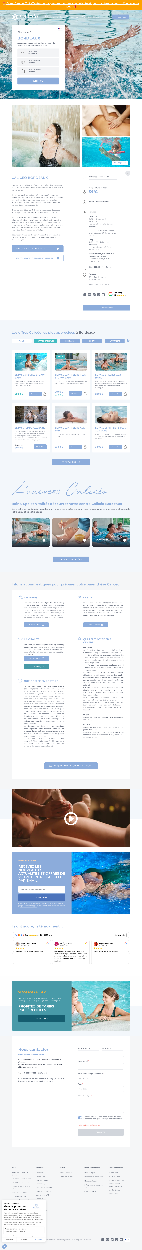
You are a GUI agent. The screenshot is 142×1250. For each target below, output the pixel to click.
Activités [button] (40, 1168)
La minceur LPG (42, 1195)
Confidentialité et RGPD (46, 1240)
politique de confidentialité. (28, 907)
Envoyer (100, 1132)
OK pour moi (38, 1239)
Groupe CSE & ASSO (92, 1192)
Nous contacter (90, 1181)
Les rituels (40, 1199)
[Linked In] (94, 294)
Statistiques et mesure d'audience (15, 1231)
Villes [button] (14, 1168)
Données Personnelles (93, 1177)
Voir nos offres (34, 625)
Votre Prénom (84, 1048)
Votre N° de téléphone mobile (91, 1074)
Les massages (41, 1184)
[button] (117, 294)
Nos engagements (116, 1180)
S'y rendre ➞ (107, 308)
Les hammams (42, 1180)
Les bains (40, 1173)
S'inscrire (41, 897)
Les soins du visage (44, 1188)
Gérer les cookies (85, 1240)
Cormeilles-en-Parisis (20, 1183)
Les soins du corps (43, 1191)
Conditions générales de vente (67, 1240)
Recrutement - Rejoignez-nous (115, 1185)
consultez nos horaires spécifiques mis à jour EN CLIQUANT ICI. (99, 258)
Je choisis (24, 1239)
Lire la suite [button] (19, 961)
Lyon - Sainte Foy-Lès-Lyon (21, 1187)
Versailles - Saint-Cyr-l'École (20, 1174)
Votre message (85, 1096)
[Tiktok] (98, 294)
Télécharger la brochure (30, 249)
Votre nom (107, 1048)
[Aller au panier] (107, 17)
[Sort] (128, 340)
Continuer (38, 81)
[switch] (80, 1117)
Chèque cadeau (66, 1176)
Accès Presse (114, 1194)
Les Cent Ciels (114, 1190)
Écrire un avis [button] (120, 935)
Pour (80, 1084)
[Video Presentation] (71, 818)
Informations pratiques (99, 202)
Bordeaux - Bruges (19, 1196)
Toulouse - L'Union (19, 1193)
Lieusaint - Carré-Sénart (21, 1179)
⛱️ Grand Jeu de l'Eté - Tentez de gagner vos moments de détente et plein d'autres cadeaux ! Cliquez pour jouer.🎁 (71, 5)
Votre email (83, 1061)
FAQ (33, 1060)
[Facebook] (84, 294)
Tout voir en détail (73, 559)
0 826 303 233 (94, 267)
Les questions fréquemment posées (73, 766)
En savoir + (42, 1018)
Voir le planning (34, 667)
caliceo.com (113, 1173)
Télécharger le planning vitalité (34, 258)
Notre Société (114, 1176)
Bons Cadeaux (66, 1173)
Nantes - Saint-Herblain (21, 1200)
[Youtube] (103, 294)
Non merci (9, 1239)
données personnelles (51, 905)
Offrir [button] (62, 1168)
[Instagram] (89, 294)
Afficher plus (72, 462)
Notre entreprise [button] (116, 1168)
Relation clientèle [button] (92, 1168)
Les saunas (40, 1176)
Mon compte (89, 1173)
